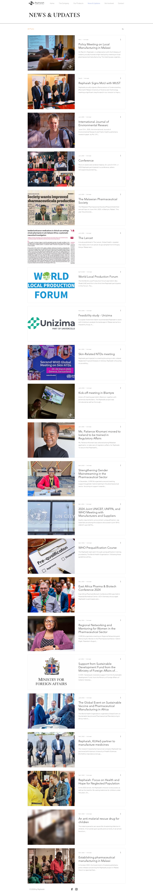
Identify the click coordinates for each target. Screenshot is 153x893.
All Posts (31, 29)
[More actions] (121, 39)
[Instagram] (76, 889)
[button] (123, 29)
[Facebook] (71, 889)
